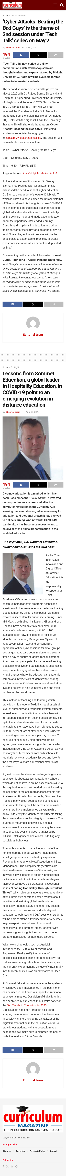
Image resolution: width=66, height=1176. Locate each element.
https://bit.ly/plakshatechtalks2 (23, 137)
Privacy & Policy (37, 1151)
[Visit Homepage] (12, 5)
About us (7, 1151)
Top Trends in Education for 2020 (27, 1005)
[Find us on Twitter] (7, 1166)
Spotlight (15, 367)
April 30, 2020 (32, 412)
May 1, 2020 (31, 47)
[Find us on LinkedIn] (12, 1166)
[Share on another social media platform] (55, 55)
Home (5, 15)
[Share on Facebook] (21, 55)
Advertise (20, 1151)
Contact (53, 1151)
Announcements (19, 15)
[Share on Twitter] (38, 55)
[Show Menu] (55, 5)
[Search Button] (61, 5)
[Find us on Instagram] (16, 1166)
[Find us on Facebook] (3, 1166)
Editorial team (12, 47)
